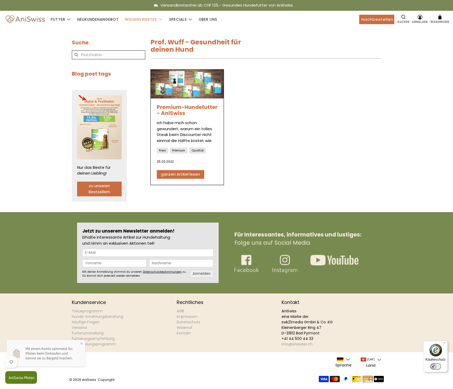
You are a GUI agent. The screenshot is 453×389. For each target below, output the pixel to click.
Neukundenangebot (98, 19)
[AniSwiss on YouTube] (334, 264)
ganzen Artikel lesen (180, 174)
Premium (178, 150)
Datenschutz (188, 322)
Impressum (187, 316)
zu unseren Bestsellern (99, 188)
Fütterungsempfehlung (93, 338)
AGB (180, 311)
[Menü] (444, 344)
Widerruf (184, 327)
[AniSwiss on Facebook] (246, 272)
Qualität (198, 150)
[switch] (435, 366)
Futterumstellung (88, 333)
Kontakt (184, 333)
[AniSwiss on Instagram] (284, 272)
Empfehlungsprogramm (94, 344)
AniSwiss (89, 379)
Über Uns (208, 19)
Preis (162, 150)
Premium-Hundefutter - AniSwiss (187, 110)
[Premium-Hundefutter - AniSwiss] (187, 84)
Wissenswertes (141, 19)
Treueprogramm (87, 311)
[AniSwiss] (25, 19)
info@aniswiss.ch (297, 344)
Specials (178, 19)
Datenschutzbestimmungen (162, 272)
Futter (58, 19)
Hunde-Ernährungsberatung (97, 316)
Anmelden (202, 273)
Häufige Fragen (86, 322)
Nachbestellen (377, 19)
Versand (79, 327)
